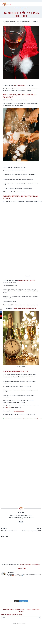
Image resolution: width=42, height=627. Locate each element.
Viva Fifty (17, 7)
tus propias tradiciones (19, 411)
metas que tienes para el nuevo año (26, 280)
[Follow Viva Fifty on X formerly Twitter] (22, 522)
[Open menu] (40, 1)
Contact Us (29, 609)
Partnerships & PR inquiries (8, 609)
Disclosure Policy (35, 609)
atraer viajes (8, 407)
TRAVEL (20, 10)
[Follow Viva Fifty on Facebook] (20, 522)
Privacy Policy (21, 611)
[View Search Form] (2, 1)
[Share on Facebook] (1, 312)
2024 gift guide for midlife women (9, 529)
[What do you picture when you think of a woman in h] (21, 588)
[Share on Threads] (1, 318)
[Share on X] (1, 314)
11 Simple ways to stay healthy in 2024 (31, 529)
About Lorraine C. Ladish (20, 609)
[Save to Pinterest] (1, 316)
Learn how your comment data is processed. (30, 564)
